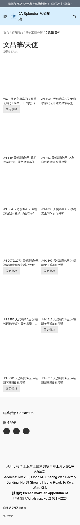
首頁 (6, 32)
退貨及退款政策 (17, 507)
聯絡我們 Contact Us (18, 413)
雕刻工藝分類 (34, 32)
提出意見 (8, 516)
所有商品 (17, 32)
